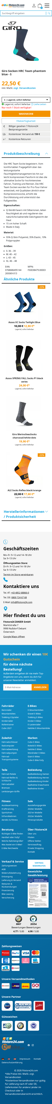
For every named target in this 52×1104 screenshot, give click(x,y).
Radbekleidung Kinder (38, 781)
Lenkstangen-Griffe (11, 791)
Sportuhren (7, 812)
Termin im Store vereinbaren (18, 574)
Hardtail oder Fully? (11, 837)
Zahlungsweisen (9, 865)
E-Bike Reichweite (10, 848)
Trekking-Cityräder (10, 717)
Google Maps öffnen (14, 636)
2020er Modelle (35, 809)
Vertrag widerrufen (39, 864)
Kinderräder (7, 721)
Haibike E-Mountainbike (39, 728)
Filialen (31, 837)
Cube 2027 (7, 728)
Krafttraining (8, 809)
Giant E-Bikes (34, 756)
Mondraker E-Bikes (36, 753)
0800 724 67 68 (19, 597)
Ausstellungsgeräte (37, 805)
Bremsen (6, 787)
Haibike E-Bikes (35, 749)
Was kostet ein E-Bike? (12, 844)
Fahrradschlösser (10, 742)
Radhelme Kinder (36, 788)
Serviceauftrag (34, 844)
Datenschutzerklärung (12, 1062)
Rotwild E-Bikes (35, 745)
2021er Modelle (35, 812)
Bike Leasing (7, 894)
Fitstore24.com (30, 1070)
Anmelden (40, 687)
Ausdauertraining (10, 805)
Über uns (32, 833)
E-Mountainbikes (35, 710)
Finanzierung (8, 890)
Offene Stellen (34, 841)
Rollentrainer (8, 724)
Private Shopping (36, 848)
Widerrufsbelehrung (11, 873)
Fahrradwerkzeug (10, 749)
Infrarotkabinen (9, 816)
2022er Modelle (35, 816)
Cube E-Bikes (34, 742)
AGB (4, 869)
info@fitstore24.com (21, 602)
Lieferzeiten (39, 104)
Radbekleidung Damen (38, 774)
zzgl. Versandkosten (25, 88)
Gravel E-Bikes (34, 713)
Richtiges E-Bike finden (12, 833)
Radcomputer (8, 745)
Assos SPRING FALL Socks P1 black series (24, 380)
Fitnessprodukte (35, 819)
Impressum (25, 1058)
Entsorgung (7, 876)
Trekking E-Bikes (35, 717)
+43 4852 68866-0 (20, 592)
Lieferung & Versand (11, 880)
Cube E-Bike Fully (36, 760)
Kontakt (31, 851)
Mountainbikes (9, 713)
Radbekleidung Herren (38, 777)
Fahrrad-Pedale (9, 774)
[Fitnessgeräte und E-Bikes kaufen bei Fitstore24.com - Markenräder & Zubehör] (13, 5)
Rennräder (7, 710)
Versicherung (8, 897)
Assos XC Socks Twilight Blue (24, 322)
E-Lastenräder (34, 724)
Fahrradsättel (8, 784)
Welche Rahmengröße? (12, 841)
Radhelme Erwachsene (38, 785)
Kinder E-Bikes (34, 721)
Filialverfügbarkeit (26, 121)
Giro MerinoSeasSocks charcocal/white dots (24, 436)
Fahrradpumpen (9, 753)
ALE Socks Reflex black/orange (24, 490)
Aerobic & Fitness (10, 819)
